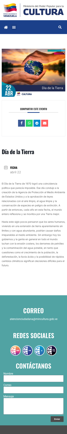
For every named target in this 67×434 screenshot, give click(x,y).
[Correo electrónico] (44, 123)
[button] (14, 27)
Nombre (8, 373)
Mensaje (8, 396)
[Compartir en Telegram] (37, 123)
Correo (7, 385)
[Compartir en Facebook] (21, 123)
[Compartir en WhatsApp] (29, 123)
